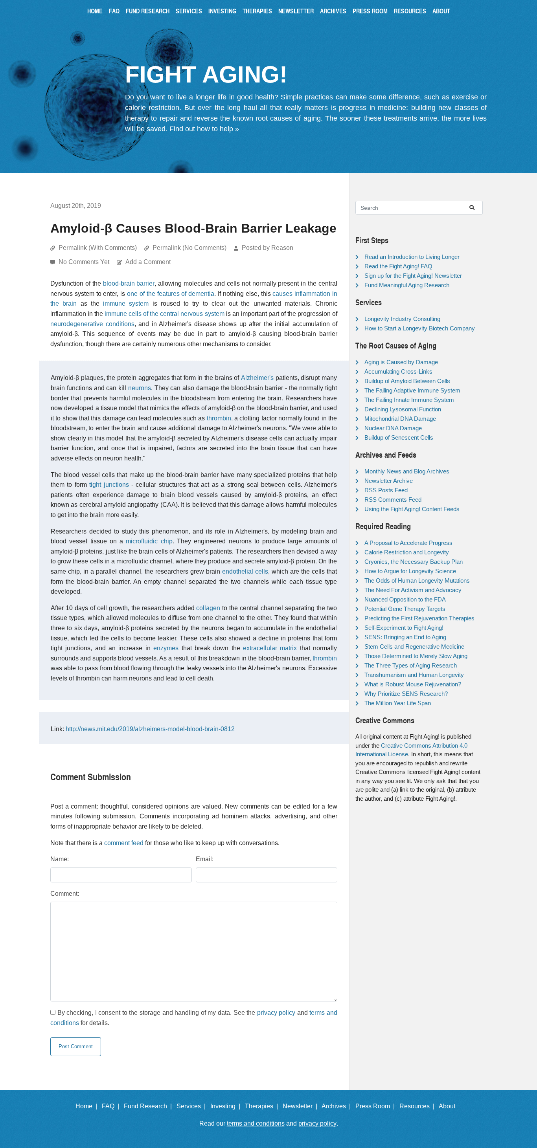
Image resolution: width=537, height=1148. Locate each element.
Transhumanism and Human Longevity (414, 674)
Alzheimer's (257, 377)
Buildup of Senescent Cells (398, 437)
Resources (410, 10)
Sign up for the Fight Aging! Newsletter (413, 275)
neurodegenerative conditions (92, 324)
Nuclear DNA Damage (393, 428)
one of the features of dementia (170, 293)
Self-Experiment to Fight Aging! (403, 627)
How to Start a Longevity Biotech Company (419, 328)
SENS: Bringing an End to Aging (405, 637)
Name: (59, 859)
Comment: (64, 893)
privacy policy (276, 1012)
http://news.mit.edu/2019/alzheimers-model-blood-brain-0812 (150, 729)
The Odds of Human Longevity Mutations (417, 580)
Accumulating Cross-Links (398, 371)
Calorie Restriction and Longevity (406, 552)
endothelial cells (245, 571)
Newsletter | (301, 1106)
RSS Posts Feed (386, 490)
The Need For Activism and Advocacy (413, 590)
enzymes (165, 648)
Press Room (370, 10)
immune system (126, 303)
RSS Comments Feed (392, 499)
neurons (139, 388)
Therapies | (263, 1106)
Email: (204, 859)
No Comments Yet (85, 262)
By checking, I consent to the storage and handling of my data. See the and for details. (193, 1017)
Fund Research (147, 10)
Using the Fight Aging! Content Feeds (412, 509)
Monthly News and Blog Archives (406, 471)
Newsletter (296, 10)
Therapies (257, 10)
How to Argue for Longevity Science (410, 571)
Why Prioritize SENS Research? (406, 693)
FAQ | (112, 1106)
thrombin (219, 418)
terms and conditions (256, 1123)
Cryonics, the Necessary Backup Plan (413, 561)
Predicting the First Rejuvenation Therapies (419, 618)
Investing (222, 10)
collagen (208, 608)
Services (189, 10)
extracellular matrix (270, 648)
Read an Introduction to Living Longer (412, 256)
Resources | (418, 1106)
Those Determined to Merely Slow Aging (415, 656)
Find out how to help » (204, 129)
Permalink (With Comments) (98, 247)
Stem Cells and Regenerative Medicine (414, 646)
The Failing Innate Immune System (409, 399)
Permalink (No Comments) (189, 247)
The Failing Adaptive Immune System (412, 390)
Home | (87, 1106)
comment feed (123, 843)
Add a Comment (148, 262)
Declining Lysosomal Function (402, 409)
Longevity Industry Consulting (402, 318)
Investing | (226, 1106)
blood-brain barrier (129, 283)
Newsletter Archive (388, 480)
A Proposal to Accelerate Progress (408, 542)
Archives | (338, 1106)
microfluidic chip (149, 541)
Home (95, 10)
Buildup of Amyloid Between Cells (407, 381)
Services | (193, 1106)
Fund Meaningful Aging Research (406, 285)
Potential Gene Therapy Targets (404, 608)
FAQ (114, 10)
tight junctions (109, 484)
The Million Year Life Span (397, 703)
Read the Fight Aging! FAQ (398, 266)
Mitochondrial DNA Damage (400, 418)
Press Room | (376, 1106)
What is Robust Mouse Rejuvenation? (412, 684)
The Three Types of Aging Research (410, 665)
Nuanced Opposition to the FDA (405, 599)
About (441, 10)
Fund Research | (149, 1106)
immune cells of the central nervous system (164, 313)
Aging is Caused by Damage (401, 362)
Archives (333, 10)
